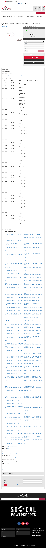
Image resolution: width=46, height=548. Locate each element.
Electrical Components (12, 446)
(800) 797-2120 (35, 533)
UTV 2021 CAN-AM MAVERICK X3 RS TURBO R (13, 387)
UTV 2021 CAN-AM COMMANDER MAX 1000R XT (33, 277)
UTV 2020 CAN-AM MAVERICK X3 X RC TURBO (33, 401)
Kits (8, 448)
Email (5, 480)
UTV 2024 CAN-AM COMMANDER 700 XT (12, 354)
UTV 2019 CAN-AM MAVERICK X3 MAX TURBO (13, 314)
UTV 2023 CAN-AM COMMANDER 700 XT (12, 270)
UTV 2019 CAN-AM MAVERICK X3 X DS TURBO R (33, 310)
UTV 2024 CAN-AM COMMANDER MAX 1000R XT (14, 356)
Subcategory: (5, 446)
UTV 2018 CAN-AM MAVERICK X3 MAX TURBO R (33, 417)
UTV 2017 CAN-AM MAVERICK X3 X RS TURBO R (33, 306)
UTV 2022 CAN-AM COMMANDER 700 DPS (13, 277)
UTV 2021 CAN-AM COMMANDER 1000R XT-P (33, 280)
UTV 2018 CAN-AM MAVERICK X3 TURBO (12, 417)
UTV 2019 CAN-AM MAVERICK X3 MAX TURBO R (33, 314)
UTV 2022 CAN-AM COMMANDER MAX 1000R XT (14, 376)
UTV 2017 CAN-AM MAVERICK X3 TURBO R (13, 413)
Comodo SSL (34, 537)
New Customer (10, 484)
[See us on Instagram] (23, 523)
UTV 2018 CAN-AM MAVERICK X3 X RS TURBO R (14, 308)
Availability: (4, 450)
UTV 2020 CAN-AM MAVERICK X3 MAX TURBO (33, 407)
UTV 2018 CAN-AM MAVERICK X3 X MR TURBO (33, 426)
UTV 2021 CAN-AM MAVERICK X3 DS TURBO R (33, 287)
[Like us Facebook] (19, 523)
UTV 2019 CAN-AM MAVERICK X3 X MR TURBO (33, 421)
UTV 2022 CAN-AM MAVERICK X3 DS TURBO (32, 396)
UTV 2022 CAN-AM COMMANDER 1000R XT (13, 374)
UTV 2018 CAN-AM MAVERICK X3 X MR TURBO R (14, 429)
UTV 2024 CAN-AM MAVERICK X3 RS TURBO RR (33, 261)
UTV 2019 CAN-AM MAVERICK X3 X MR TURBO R (33, 313)
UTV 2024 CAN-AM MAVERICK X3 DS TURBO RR (33, 356)
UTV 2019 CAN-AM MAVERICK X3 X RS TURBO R (14, 311)
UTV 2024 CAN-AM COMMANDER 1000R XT (32, 351)
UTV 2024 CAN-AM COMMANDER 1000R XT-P (13, 247)
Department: (5, 444)
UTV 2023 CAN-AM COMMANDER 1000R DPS (32, 267)
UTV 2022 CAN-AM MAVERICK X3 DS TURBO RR (14, 390)
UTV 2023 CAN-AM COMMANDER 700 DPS (13, 373)
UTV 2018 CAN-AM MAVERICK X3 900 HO (32, 317)
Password (6, 482)
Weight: (4, 463)
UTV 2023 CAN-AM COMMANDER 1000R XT (32, 370)
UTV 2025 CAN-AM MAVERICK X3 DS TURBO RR (14, 337)
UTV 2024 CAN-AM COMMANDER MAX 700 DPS (14, 251)
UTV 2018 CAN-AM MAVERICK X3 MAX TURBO (33, 308)
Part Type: (4, 448)
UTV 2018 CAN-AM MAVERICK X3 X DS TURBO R (33, 307)
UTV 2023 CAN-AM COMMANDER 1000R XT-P (13, 369)
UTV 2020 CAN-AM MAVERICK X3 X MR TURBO (33, 404)
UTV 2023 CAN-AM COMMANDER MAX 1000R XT (14, 370)
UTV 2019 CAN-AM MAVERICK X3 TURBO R (13, 310)
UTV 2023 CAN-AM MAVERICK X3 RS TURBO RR (14, 437)
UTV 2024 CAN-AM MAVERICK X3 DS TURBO (13, 254)
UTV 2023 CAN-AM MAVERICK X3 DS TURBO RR (33, 432)
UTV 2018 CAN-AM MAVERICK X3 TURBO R (13, 307)
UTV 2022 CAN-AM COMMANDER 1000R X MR (33, 374)
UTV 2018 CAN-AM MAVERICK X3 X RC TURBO (33, 424)
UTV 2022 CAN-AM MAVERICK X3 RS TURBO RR (14, 297)
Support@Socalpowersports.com (38, 530)
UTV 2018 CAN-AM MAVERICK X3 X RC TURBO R (14, 426)
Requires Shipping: (6, 461)
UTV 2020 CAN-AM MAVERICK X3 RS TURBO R (33, 298)
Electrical (10, 444)
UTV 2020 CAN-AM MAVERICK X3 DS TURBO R (13, 298)
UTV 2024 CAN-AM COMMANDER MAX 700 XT (33, 251)
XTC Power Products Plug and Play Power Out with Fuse (13, 457)
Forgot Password (18, 484)
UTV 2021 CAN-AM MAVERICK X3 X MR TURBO (13, 287)
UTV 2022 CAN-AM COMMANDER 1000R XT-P (33, 376)
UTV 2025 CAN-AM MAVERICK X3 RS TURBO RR (14, 343)
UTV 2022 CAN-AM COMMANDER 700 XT (12, 273)
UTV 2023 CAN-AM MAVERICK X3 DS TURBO (13, 443)
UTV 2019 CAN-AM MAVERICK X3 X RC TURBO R (14, 313)
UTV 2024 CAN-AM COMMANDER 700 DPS (32, 247)
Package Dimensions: (6, 465)
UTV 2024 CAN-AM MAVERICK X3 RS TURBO (13, 261)
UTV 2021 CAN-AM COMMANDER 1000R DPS (32, 377)
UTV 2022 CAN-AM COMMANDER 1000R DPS (13, 276)
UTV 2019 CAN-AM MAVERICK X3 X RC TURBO (33, 311)
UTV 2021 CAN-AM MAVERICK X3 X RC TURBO (33, 380)
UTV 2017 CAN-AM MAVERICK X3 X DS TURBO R (14, 306)
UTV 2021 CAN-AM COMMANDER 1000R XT (13, 377)
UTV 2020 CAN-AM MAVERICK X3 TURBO (32, 297)
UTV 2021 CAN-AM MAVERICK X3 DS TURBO (32, 387)
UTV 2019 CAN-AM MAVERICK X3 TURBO (12, 421)
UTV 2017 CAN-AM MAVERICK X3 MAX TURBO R (33, 416)
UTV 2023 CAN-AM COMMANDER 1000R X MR (33, 369)
